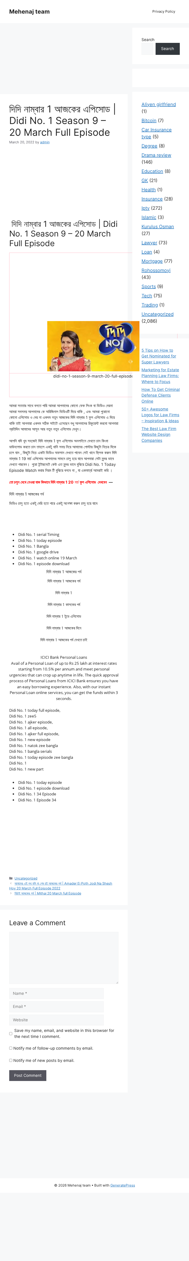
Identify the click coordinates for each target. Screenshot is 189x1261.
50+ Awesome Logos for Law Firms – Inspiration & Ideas (160, 415)
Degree (149, 146)
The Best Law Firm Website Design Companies (159, 434)
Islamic (149, 217)
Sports (149, 286)
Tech (147, 295)
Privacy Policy (163, 11)
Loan (147, 252)
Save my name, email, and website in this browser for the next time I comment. (64, 1033)
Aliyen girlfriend (159, 104)
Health (149, 189)
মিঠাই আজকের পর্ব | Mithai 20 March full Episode (48, 893)
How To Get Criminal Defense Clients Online (161, 395)
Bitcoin (149, 120)
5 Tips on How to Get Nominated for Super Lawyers (159, 356)
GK (145, 180)
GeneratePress (122, 1185)
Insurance (152, 199)
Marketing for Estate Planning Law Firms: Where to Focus (160, 376)
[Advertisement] (64, 60)
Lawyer (149, 242)
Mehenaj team (29, 11)
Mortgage (152, 261)
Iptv (146, 208)
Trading (150, 305)
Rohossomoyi (156, 270)
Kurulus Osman (158, 226)
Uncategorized (26, 878)
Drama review (156, 155)
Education (152, 171)
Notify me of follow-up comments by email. (53, 1048)
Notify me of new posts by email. (43, 1060)
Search (148, 39)
